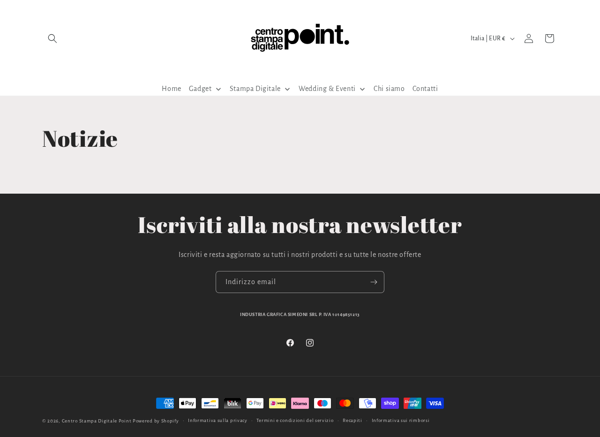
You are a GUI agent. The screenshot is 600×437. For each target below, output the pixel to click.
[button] (52, 38)
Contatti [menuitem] (425, 88)
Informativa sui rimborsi (401, 420)
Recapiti (352, 420)
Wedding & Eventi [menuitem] (327, 88)
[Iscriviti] (373, 282)
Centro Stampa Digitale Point (97, 420)
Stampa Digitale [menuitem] (255, 88)
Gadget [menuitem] (200, 88)
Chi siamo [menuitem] (389, 88)
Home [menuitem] (171, 88)
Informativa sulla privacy (218, 420)
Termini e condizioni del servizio (294, 420)
